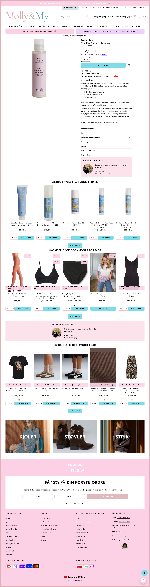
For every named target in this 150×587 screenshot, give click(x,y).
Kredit (83, 146)
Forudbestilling (10, 540)
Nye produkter (81, 529)
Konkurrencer (80, 536)
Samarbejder (80, 544)
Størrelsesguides (81, 547)
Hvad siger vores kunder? (49, 525)
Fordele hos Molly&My (48, 529)
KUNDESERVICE (70, 8)
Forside (65, 36)
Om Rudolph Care (88, 150)
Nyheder (78, 26)
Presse (43, 536)
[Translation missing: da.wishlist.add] (128, 65)
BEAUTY (66, 26)
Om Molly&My (45, 518)
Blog (77, 518)
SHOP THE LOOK (131, 26)
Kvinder (72, 36)
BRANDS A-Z (16, 26)
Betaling (84, 142)
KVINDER (30, 26)
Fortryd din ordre (11, 529)
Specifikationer (87, 128)
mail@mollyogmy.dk (125, 16)
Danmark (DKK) (75, 576)
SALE (89, 26)
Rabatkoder (9, 554)
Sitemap (43, 540)
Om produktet (87, 80)
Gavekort (8, 547)
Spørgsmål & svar (11, 522)
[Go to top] (144, 573)
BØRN (42, 26)
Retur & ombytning (11, 525)
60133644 (100, 171)
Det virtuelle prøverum (83, 522)
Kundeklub (79, 540)
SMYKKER (53, 26)
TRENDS (115, 26)
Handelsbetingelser (11, 536)
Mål (82, 133)
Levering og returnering (90, 137)
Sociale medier (46, 533)
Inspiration (85, 155)
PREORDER (101, 26)
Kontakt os (8, 518)
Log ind (69, 504)
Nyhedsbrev (80, 525)
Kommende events (82, 533)
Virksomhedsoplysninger (120, 536)
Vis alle (75, 245)
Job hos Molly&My (47, 522)
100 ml (85, 59)
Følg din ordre (10, 551)
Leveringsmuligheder (12, 544)
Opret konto (79, 504)
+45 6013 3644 (124, 521)
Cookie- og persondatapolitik (121, 540)
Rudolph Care (81, 36)
